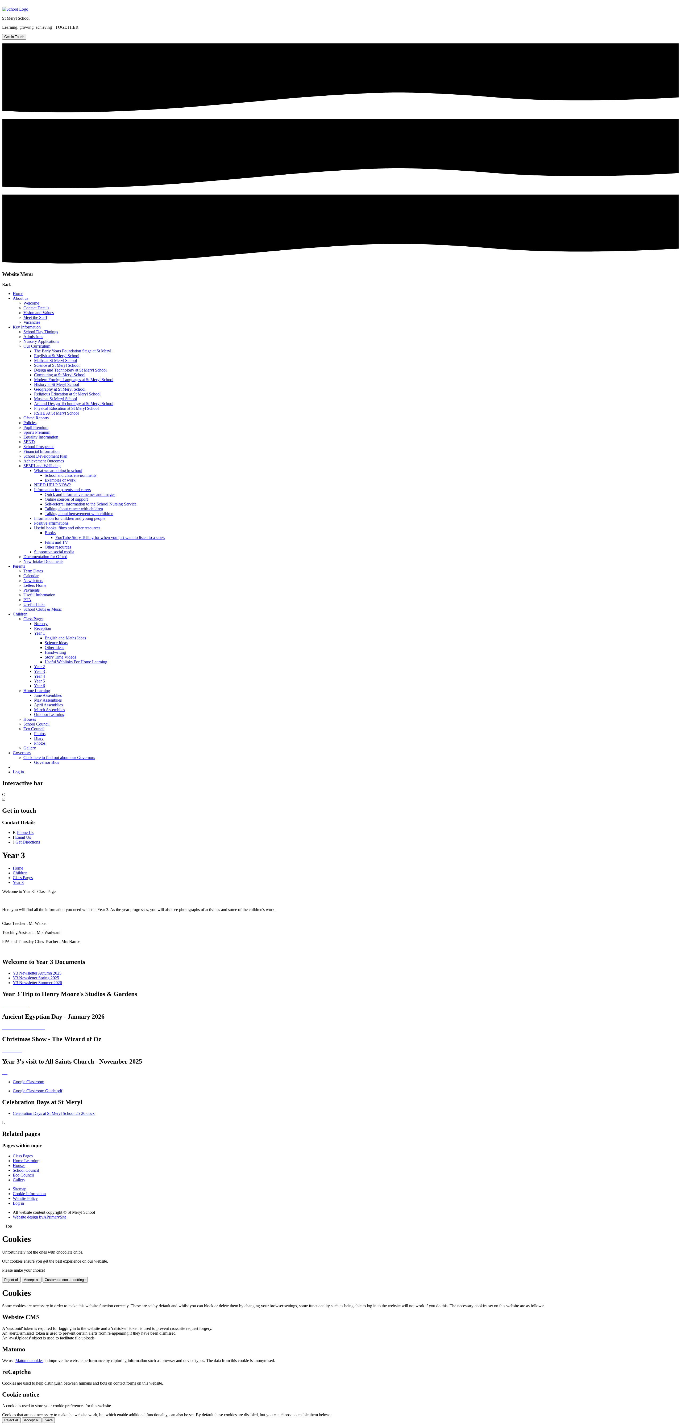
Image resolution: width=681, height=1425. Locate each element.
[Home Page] (15, 9)
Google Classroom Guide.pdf (37, 1091)
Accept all (31, 1280)
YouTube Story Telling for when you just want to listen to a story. (110, 537)
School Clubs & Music (42, 609)
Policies (29, 422)
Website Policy (25, 1198)
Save (49, 1420)
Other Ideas (54, 647)
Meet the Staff (35, 317)
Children (20, 614)
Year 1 (39, 633)
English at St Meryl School (56, 355)
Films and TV (56, 542)
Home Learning (36, 690)
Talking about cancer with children (74, 509)
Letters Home (34, 585)
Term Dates (33, 571)
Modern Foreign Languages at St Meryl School (73, 379)
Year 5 (39, 681)
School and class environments (70, 475)
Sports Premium (36, 432)
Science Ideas (56, 642)
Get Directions (27, 842)
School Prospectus (38, 446)
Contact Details (36, 308)
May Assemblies (48, 700)
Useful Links (34, 604)
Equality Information (40, 437)
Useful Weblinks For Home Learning (76, 662)
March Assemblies (49, 709)
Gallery (29, 748)
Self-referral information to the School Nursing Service (90, 504)
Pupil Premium (35, 427)
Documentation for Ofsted (45, 556)
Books (50, 532)
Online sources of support (66, 499)
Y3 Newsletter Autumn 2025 (37, 973)
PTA (27, 599)
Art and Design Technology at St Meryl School (73, 403)
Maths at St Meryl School (55, 360)
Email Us (23, 837)
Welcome (31, 303)
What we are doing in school (58, 470)
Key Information (27, 327)
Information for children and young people (69, 518)
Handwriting (55, 652)
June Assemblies (48, 695)
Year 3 (39, 671)
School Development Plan (45, 456)
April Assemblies (48, 705)
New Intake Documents (43, 561)
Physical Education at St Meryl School (66, 408)
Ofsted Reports (36, 418)
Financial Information (41, 451)
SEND (29, 442)
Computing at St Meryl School (59, 375)
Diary (39, 738)
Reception (42, 628)
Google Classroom (28, 1082)
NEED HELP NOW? (52, 485)
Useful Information (39, 595)
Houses (29, 719)
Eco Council (33, 729)
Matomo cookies (29, 1360)
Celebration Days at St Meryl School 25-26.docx (54, 1113)
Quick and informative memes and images (80, 494)
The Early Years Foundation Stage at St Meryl (72, 351)
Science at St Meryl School (57, 365)
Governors (22, 753)
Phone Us (25, 832)
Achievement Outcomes (43, 461)
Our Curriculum (36, 346)
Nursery (41, 623)
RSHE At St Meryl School (56, 413)
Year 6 (39, 686)
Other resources (58, 547)
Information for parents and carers (62, 489)
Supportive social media (54, 552)
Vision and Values (38, 312)
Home (18, 293)
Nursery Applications (41, 341)
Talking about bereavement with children (79, 513)
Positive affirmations (51, 523)
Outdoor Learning (49, 714)
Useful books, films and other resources (67, 528)
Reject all (11, 1280)
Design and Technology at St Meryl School (70, 370)
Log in (18, 772)
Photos (39, 733)
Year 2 (39, 666)
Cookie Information (29, 1193)
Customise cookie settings (65, 1280)
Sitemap (19, 1189)
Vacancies (31, 322)
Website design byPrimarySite (39, 1217)
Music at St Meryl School (55, 399)
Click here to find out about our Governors (59, 757)
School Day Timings (40, 332)
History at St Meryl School (56, 384)
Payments (31, 590)
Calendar (31, 576)
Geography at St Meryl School (59, 389)
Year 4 (39, 676)
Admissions (33, 336)
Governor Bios (46, 762)
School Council (36, 724)
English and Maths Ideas (65, 638)
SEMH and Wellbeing (42, 465)
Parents (19, 566)
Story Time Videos (60, 657)
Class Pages (33, 619)
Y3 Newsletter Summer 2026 (37, 982)
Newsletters (33, 580)
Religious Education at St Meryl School (67, 394)
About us (20, 298)
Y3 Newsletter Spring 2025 (36, 978)
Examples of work (60, 480)
